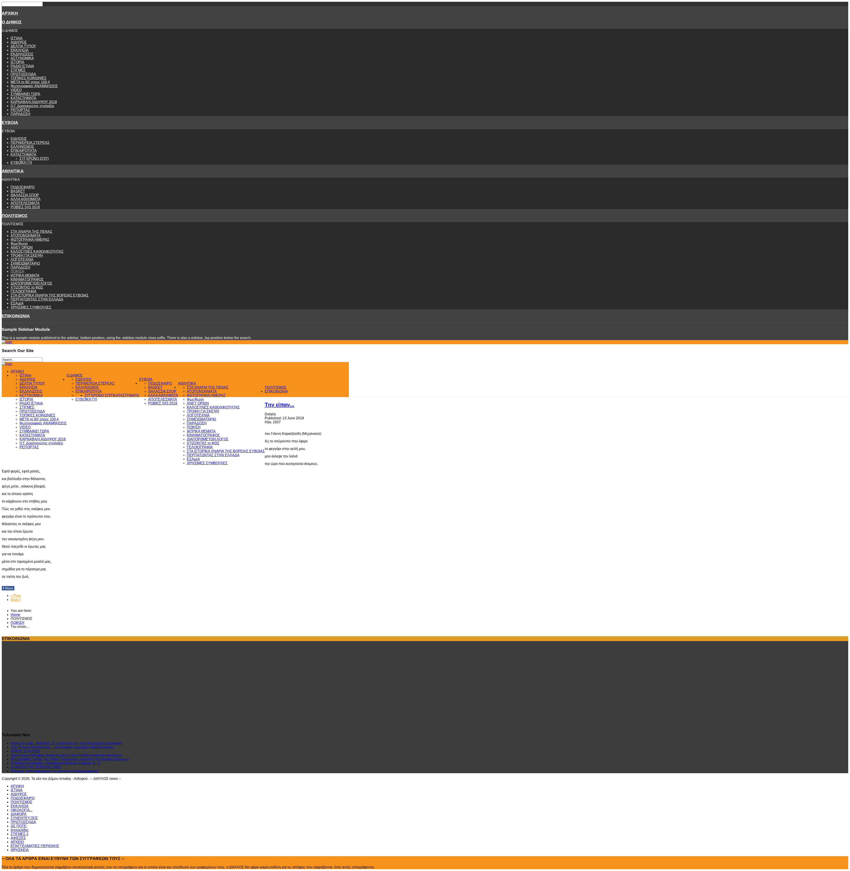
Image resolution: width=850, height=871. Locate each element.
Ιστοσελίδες (20, 830)
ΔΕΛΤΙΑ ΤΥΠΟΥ (23, 46)
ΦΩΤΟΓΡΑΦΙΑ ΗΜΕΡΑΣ (30, 239)
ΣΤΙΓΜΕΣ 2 (19, 834)
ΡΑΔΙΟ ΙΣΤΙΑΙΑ (22, 66)
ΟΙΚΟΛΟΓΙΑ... (21, 810)
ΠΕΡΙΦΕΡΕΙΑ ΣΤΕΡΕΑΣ (30, 143)
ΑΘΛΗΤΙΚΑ (13, 171)
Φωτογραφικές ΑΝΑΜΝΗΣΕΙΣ (34, 86)
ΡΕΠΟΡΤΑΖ (20, 110)
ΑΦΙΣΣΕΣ (18, 838)
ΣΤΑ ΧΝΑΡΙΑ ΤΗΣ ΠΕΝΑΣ (31, 231)
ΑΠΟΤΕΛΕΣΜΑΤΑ (25, 203)
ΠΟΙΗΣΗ (17, 271)
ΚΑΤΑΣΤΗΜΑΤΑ (23, 98)
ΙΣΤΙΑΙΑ (17, 38)
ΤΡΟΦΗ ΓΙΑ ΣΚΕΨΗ (27, 255)
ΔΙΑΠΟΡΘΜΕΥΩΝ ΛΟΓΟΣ (31, 283)
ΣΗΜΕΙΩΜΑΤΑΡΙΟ (25, 263)
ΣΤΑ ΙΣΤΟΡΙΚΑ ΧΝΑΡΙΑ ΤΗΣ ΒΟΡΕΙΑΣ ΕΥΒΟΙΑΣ (50, 295)
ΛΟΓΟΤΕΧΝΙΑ (22, 259)
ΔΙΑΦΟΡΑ (19, 814)
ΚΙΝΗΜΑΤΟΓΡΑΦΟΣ (27, 279)
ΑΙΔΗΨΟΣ (19, 42)
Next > (16, 599)
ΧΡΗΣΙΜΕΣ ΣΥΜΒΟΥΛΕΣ (31, 307)
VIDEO (16, 90)
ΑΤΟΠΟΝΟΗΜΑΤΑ (26, 235)
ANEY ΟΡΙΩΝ (22, 247)
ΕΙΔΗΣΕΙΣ (19, 139)
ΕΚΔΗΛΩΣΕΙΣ (22, 54)
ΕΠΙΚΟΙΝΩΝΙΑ (16, 316)
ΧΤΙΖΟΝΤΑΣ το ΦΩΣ (27, 287)
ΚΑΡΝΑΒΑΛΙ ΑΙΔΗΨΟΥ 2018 (34, 102)
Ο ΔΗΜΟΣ (11, 22)
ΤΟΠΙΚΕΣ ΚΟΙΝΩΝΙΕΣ (28, 78)
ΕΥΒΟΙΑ (10, 122)
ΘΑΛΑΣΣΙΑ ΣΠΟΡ (25, 195)
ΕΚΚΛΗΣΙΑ (20, 50)
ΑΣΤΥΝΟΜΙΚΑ (22, 58)
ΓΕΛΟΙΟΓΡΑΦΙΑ (24, 291)
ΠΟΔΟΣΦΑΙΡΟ (23, 187)
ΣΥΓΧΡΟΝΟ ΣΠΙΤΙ (34, 158)
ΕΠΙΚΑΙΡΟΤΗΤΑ (24, 150)
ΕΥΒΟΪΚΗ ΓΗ (21, 162)
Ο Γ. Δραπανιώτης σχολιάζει (32, 106)
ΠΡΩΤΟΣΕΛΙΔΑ (23, 74)
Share (8, 588)
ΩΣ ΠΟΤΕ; (19, 826)
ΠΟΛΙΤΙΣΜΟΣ (14, 215)
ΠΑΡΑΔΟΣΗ (20, 114)
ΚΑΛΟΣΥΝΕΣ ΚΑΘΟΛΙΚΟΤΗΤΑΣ (37, 251)
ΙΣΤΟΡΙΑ (17, 62)
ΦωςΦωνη (19, 243)
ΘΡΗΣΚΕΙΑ (20, 850)
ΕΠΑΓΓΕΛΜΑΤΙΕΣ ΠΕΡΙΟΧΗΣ (35, 846)
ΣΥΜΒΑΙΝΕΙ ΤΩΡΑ (25, 94)
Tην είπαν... (279, 405)
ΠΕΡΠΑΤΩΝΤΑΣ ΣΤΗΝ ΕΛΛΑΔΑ (37, 299)
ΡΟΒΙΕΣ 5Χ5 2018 (25, 207)
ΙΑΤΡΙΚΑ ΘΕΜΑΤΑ (25, 275)
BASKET (18, 191)
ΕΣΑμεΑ (17, 303)
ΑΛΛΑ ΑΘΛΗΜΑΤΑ (26, 199)
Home (15, 615)
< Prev (16, 595)
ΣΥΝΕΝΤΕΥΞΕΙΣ (24, 818)
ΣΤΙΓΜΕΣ (18, 70)
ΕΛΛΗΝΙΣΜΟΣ (22, 146)
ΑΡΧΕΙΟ (17, 842)
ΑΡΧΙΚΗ (10, 13)
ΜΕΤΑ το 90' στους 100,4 (30, 82)
